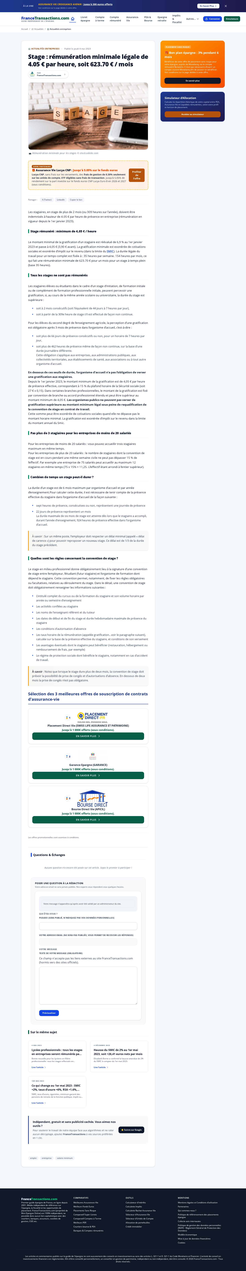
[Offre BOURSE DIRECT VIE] (92, 798)
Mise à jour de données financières (194, 1238)
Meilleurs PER (79, 1222)
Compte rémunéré (115, 19)
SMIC (110, 251)
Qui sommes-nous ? (187, 1210)
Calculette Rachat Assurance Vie (141, 1210)
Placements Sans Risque (84, 1210)
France (45, 18)
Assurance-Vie (132, 19)
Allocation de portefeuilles (138, 1222)
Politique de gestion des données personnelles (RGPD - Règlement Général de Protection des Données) (199, 1228)
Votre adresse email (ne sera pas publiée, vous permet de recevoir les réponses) (86, 935)
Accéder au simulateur (192, 114)
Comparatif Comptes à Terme (87, 1218)
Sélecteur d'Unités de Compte (139, 1218)
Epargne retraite (162, 19)
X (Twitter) (47, 199)
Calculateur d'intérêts (136, 1202)
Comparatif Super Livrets (85, 1214)
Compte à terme (99, 19)
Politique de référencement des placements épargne (198, 1216)
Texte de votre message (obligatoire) (61, 953)
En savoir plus (193, 80)
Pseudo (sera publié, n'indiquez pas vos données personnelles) (76, 918)
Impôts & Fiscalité (177, 19)
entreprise (47, 1158)
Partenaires (183, 1206)
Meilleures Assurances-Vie (85, 1202)
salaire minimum (65, 1158)
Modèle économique (187, 1234)
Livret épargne (85, 19)
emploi (33, 1158)
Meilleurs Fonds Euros (83, 1206)
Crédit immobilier (134, 1226)
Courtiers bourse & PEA (84, 1226)
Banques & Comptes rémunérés (88, 1230)
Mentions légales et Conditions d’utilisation (198, 1202)
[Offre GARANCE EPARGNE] (92, 756)
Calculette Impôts (134, 1206)
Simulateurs (232, 18)
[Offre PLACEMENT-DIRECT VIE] (92, 717)
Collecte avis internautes (189, 1221)
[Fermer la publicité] (225, 6)
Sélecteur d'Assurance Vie (138, 1214)
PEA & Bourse (148, 19)
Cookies (181, 1242)
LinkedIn (61, 199)
